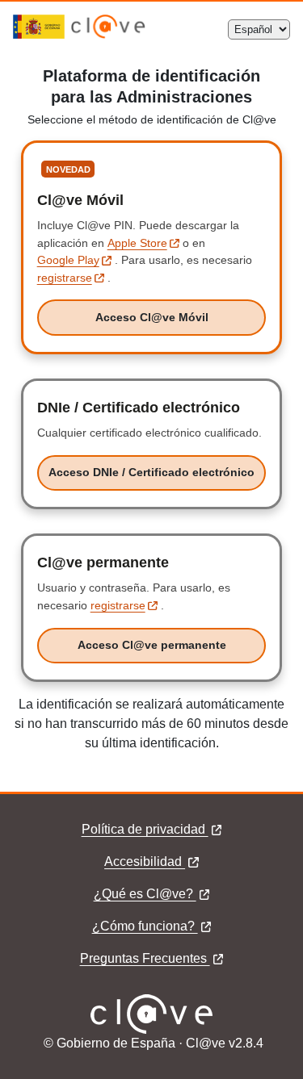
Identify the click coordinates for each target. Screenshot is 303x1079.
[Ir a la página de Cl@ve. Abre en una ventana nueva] (108, 34)
